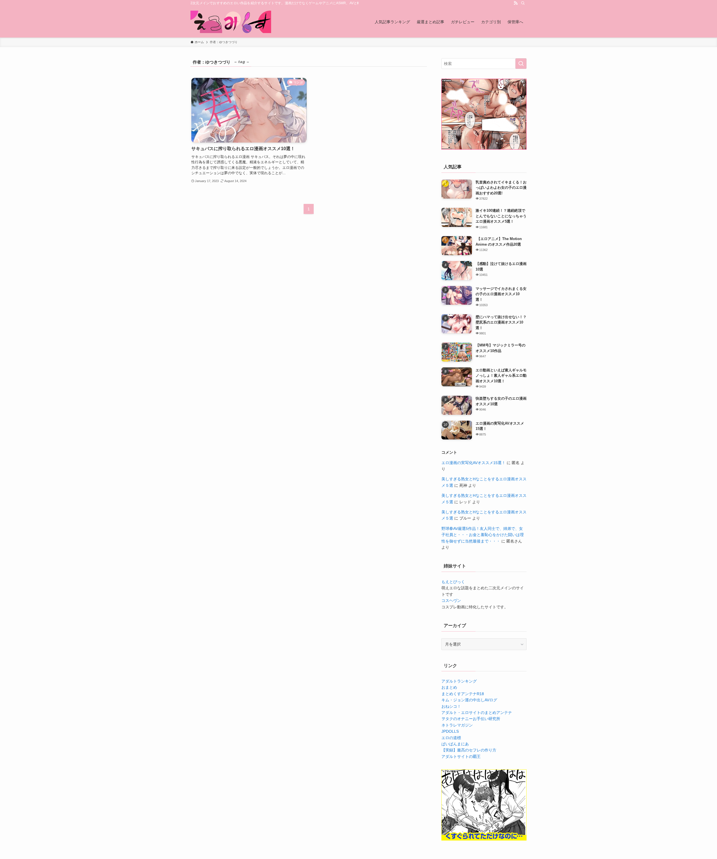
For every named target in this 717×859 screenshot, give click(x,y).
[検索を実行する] (521, 63)
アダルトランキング (459, 681)
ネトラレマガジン (457, 725)
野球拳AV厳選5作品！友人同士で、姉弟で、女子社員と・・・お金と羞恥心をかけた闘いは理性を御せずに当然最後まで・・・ (482, 534)
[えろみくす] (230, 22)
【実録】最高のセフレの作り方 (468, 750)
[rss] (515, 3)
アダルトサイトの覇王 (461, 756)
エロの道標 (451, 737)
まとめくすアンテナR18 (462, 694)
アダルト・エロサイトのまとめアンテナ (476, 712)
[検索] (523, 3)
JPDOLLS (450, 731)
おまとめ (449, 687)
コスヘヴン (451, 600)
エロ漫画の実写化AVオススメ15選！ (473, 462)
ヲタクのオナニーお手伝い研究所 (470, 718)
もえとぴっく (453, 581)
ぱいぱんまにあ (455, 744)
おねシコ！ (451, 706)
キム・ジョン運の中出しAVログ (469, 700)
